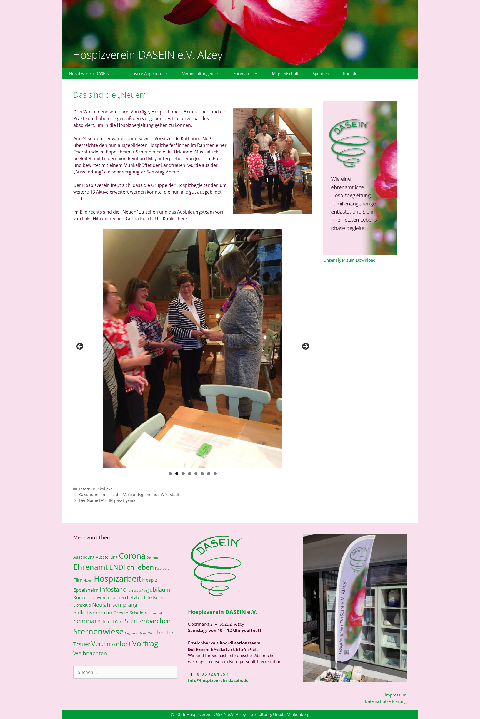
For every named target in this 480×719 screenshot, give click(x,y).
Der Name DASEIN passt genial (108, 500)
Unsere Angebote (145, 73)
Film (77, 580)
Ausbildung (84, 557)
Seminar (85, 621)
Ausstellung (107, 557)
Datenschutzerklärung (386, 701)
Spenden (320, 73)
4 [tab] (189, 473)
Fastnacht (162, 569)
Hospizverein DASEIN (89, 73)
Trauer (81, 644)
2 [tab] (176, 473)
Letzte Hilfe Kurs (145, 597)
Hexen (88, 580)
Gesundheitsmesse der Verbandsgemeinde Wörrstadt (129, 494)
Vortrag (145, 643)
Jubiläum (159, 589)
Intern (85, 489)
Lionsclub (82, 605)
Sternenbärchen (148, 621)
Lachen (118, 597)
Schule (136, 612)
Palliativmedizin (92, 612)
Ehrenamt (242, 73)
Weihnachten (90, 653)
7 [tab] (208, 473)
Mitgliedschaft (285, 73)
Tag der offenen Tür (139, 633)
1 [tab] (170, 473)
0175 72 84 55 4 (213, 674)
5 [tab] (196, 473)
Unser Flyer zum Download (349, 260)
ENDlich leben (131, 567)
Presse (121, 612)
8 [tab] (215, 473)
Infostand (113, 589)
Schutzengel (153, 613)
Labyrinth (100, 597)
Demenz (152, 557)
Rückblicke (102, 489)
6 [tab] (202, 473)
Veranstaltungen (197, 73)
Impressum (396, 695)
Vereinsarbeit (111, 643)
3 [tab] (183, 473)
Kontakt (350, 73)
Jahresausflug (137, 590)
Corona (132, 555)
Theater (164, 632)
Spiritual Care (111, 621)
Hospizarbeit (117, 578)
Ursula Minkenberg (291, 714)
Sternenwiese (98, 631)
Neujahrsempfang (114, 604)
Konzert (81, 597)
